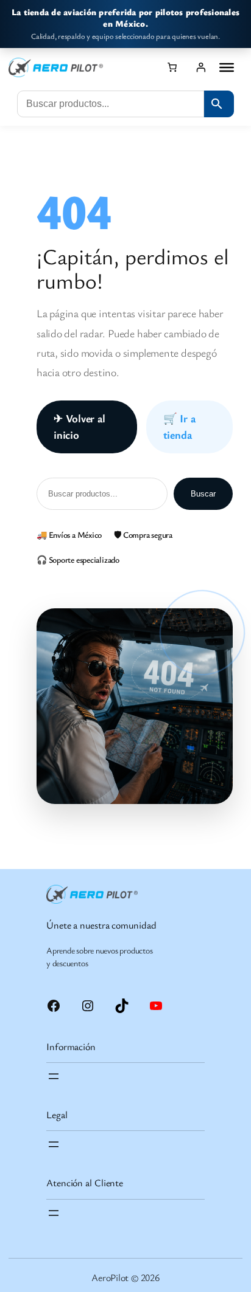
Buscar (203, 493)
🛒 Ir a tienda (179, 426)
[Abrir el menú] (53, 1076)
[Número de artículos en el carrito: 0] (172, 67)
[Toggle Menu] (226, 67)
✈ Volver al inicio (79, 426)
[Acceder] (200, 66)
